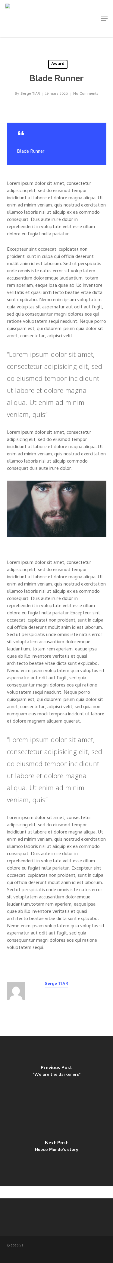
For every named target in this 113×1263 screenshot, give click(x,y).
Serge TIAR (30, 94)
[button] (104, 19)
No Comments (85, 94)
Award (57, 64)
